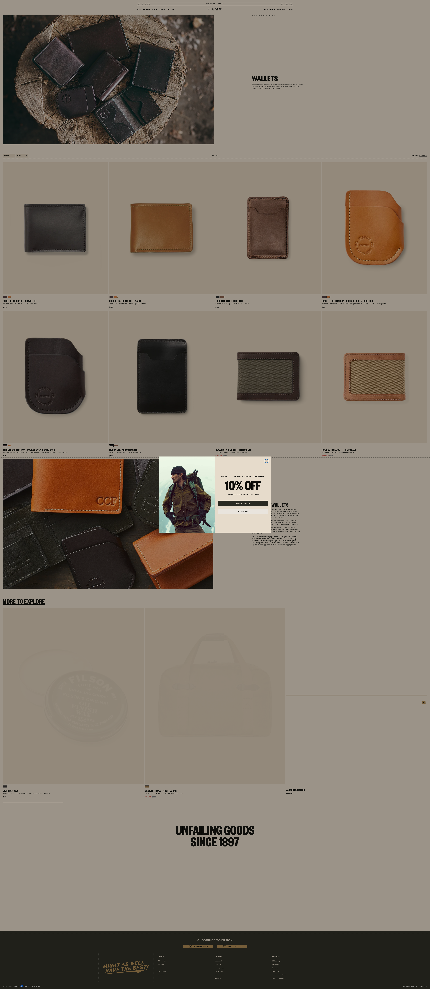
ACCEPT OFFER (243, 503)
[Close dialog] (266, 461)
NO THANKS (243, 511)
